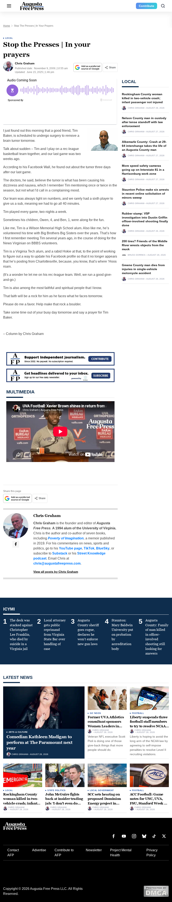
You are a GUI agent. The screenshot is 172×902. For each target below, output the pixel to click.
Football (138, 713)
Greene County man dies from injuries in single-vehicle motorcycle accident (143, 269)
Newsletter (94, 850)
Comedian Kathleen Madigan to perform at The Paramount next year (39, 742)
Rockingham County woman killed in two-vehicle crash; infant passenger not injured (142, 98)
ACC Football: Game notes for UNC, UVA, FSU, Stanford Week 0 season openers (148, 801)
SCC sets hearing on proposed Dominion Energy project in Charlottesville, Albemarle (104, 803)
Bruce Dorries (136, 255)
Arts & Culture (18, 732)
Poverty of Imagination (66, 538)
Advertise (39, 850)
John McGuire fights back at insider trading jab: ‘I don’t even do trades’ (64, 801)
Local (9, 38)
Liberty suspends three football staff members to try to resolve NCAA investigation (149, 724)
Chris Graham (47, 515)
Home (6, 25)
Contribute (146, 6)
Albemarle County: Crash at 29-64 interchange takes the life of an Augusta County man (144, 145)
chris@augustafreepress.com (57, 563)
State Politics (56, 790)
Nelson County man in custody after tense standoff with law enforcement (144, 122)
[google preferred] (88, 67)
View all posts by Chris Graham (55, 571)
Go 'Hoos (95, 713)
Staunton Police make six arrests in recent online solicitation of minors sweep (145, 193)
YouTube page (70, 548)
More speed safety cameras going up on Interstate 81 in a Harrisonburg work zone (143, 169)
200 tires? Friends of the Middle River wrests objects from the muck (144, 245)
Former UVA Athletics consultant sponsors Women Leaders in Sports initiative (106, 724)
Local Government (102, 790)
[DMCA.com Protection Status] (156, 891)
